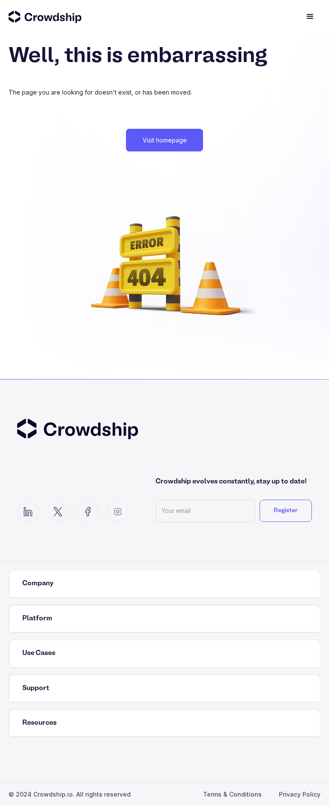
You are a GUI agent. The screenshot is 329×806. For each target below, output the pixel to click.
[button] (310, 16)
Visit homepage (165, 140)
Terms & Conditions (232, 794)
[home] (55, 17)
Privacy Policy (299, 794)
